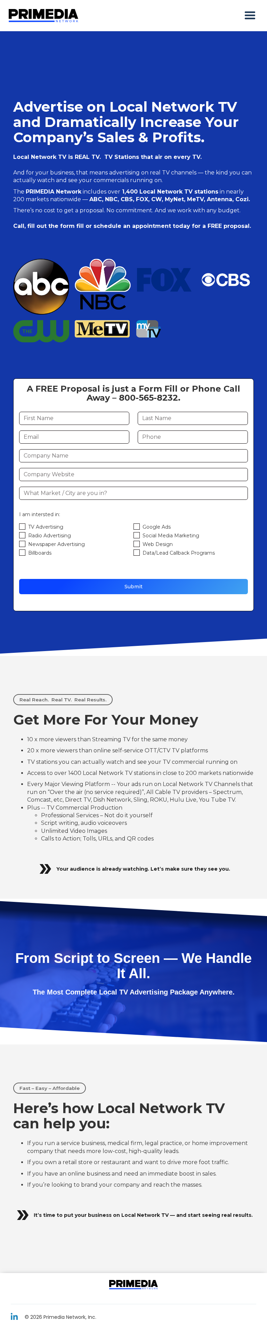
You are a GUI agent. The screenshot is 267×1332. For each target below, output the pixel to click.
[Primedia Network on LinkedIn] (14, 1316)
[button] (250, 15)
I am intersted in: (39, 514)
